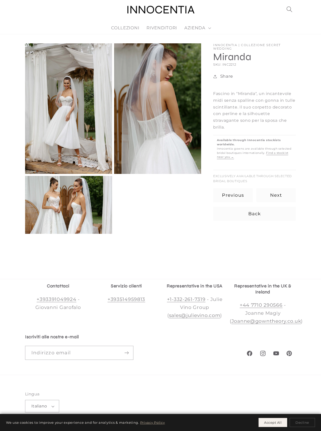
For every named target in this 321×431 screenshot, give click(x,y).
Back (254, 214)
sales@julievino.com (194, 315)
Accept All (273, 422)
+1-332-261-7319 (186, 299)
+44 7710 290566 (261, 305)
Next (276, 195)
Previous (233, 195)
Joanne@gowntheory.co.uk (266, 321)
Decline (302, 422)
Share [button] (226, 76)
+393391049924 (56, 299)
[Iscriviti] (126, 353)
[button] (289, 9)
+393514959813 (126, 299)
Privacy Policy (152, 422)
